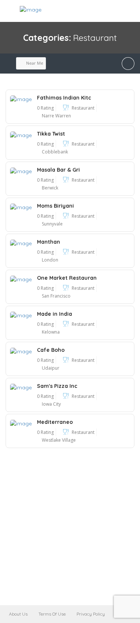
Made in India (54, 314)
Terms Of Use (52, 614)
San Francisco (56, 296)
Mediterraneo (55, 422)
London (50, 260)
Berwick (50, 188)
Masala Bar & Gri (58, 169)
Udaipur (50, 368)
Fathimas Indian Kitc (64, 97)
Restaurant (83, 108)
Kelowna (51, 332)
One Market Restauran (67, 278)
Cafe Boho (51, 350)
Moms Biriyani (55, 205)
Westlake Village (59, 440)
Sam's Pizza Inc (57, 386)
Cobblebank (55, 152)
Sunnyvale (52, 224)
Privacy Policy (91, 614)
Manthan (48, 242)
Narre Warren (56, 116)
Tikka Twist (51, 133)
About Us (18, 614)
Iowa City (51, 404)
